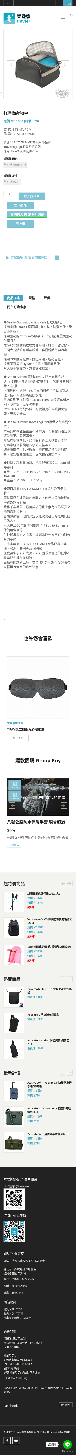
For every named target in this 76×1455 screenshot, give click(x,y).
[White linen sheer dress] (38, 687)
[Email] (15, 1440)
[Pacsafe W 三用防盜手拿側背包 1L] (14, 1142)
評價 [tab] (47, 298)
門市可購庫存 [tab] (16, 307)
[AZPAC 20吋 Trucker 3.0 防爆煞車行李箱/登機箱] (14, 1091)
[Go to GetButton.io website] (67, 1451)
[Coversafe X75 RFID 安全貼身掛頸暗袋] (14, 997)
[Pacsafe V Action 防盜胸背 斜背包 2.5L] (14, 1049)
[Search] (71, 15)
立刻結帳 (20, 205)
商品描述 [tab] (13, 298)
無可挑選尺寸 (12, 181)
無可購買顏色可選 (15, 164)
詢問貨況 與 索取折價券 (27, 214)
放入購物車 (32, 196)
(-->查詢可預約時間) (15, 1378)
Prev (11, 65)
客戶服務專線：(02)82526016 (21, 1278)
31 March (15, 799)
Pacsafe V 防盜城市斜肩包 (43, 1014)
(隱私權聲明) (64, 1432)
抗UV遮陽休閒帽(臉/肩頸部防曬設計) (49, 946)
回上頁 (20, 224)
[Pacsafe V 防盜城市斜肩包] (14, 1023)
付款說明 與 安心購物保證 (29, 257)
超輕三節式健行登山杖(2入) (43, 893)
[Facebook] (7, 1440)
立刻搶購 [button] (14, 844)
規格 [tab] (32, 298)
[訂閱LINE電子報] (38, 1231)
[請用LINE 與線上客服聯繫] (38, 1199)
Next (65, 65)
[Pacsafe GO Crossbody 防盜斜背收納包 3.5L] (14, 1117)
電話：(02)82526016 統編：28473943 (15, 1289)
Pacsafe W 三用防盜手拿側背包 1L (48, 1134)
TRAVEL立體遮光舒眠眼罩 (25, 729)
